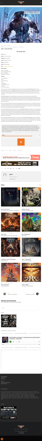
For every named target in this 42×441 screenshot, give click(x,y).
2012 (2, 391)
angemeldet (6, 302)
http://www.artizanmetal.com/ (8, 66)
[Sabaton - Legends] (10, 222)
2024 (32, 391)
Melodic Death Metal (13, 395)
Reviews (6, 207)
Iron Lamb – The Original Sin (12, 294)
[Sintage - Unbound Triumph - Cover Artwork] (10, 272)
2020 (21, 391)
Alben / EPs (2, 207)
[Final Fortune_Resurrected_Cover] (31, 196)
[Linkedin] (20, 431)
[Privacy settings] (2, 439)
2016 (10, 391)
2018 (16, 391)
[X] (17, 431)
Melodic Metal (20, 150)
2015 (8, 391)
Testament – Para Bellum (25, 284)
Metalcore (32, 395)
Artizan (10, 150)
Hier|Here (8, 382)
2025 (35, 391)
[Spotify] (22, 431)
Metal (19, 395)
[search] (40, 308)
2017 (13, 391)
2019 (18, 391)
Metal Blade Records (25, 395)
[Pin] (10, 168)
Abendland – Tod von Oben (30, 294)
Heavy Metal (14, 150)
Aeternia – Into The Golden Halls (26, 259)
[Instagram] (18, 431)
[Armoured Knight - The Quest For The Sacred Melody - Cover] (10, 247)
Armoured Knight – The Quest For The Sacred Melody (8, 259)
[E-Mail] (13, 168)
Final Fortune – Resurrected (25, 209)
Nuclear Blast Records (19, 396)
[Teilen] (5, 168)
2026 (37, 391)
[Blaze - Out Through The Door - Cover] (31, 222)
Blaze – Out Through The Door (26, 234)
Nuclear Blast (11, 396)
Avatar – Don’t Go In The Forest (5, 209)
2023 (29, 391)
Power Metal (27, 396)
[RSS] (23, 431)
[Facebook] (15, 431)
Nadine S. (11, 174)
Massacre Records (4, 395)
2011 (6, 150)
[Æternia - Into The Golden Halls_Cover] (31, 247)
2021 (24, 391)
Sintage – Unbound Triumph (5, 284)
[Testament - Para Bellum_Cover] (31, 272)
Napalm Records (4, 396)
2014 (5, 391)
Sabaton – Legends (3, 234)
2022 (27, 391)
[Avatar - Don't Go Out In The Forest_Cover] (10, 196)
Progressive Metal (34, 396)
